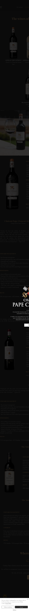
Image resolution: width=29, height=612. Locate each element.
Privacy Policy (8, 603)
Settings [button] (14, 610)
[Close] (27, 600)
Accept (21, 607)
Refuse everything (8, 607)
